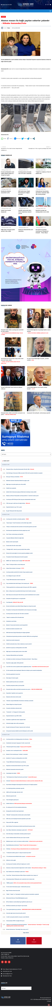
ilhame (8, 27)
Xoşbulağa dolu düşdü (13, 773)
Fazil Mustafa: (14, 602)
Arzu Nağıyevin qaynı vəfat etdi (13, 575)
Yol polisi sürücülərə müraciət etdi (14, 708)
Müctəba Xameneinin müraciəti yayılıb (14, 769)
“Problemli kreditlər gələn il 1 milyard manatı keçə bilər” (18, 852)
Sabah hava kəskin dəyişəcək (13, 640)
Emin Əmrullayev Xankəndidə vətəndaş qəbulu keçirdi (18, 833)
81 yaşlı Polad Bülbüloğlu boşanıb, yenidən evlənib (38, 359)
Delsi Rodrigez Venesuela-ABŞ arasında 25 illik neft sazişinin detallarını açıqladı (24, 473)
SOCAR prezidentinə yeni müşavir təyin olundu (16, 905)
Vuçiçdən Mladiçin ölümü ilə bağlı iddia (15, 538)
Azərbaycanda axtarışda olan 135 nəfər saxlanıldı (17, 613)
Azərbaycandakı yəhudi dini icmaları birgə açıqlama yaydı (19, 572)
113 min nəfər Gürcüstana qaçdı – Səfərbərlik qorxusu (18, 886)
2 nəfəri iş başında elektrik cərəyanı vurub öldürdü (17, 916)
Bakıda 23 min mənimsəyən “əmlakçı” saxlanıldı (17, 754)
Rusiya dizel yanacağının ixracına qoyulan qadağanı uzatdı (19, 553)
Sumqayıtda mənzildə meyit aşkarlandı (15, 811)
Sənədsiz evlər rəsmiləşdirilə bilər (17, 750)
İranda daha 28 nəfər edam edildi (13, 545)
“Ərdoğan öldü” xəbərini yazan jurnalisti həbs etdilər (18, 549)
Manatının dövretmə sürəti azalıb (13, 696)
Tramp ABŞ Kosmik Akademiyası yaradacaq (16, 761)
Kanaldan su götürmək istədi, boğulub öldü (15, 719)
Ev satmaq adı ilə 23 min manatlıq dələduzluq (16, 807)
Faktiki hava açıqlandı (11, 488)
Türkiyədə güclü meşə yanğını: (18, 746)
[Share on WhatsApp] (3, 138)
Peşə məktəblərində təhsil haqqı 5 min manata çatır (19, 583)
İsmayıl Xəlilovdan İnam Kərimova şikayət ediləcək (11, 388)
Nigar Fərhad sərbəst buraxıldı (13, 890)
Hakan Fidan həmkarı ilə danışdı (15, 568)
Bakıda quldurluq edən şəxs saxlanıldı (14, 681)
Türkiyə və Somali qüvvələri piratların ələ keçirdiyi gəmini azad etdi (21, 526)
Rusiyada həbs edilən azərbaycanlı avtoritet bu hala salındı (12, 332)
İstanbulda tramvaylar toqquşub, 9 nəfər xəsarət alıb (18, 743)
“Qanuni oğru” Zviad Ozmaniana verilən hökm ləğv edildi (18, 522)
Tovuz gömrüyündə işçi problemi (23, 909)
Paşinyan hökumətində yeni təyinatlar (14, 655)
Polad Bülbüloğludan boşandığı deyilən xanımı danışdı (39, 331)
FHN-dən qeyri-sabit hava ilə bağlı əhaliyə (18, 503)
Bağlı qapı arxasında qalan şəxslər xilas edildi (16, 651)
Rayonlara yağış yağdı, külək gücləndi (14, 662)
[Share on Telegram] (29, 138)
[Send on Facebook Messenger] (17, 138)
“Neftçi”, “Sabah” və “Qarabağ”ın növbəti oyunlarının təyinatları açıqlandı (22, 894)
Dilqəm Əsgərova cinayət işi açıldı (14, 704)
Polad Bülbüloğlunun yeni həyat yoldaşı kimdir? (37, 388)
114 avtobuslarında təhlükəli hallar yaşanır (20, 856)
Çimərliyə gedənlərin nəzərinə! (13, 674)
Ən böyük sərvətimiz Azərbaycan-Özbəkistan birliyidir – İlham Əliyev (42, 231)
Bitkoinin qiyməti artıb (11, 795)
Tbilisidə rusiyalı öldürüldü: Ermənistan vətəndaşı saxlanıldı (19, 700)
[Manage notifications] (49, 1005)
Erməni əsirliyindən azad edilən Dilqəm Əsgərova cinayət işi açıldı (7, 173)
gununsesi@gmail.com (7, 973)
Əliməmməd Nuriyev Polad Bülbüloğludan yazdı (16, 898)
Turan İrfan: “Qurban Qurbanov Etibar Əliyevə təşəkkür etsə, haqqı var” (22, 875)
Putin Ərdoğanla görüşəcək (12, 799)
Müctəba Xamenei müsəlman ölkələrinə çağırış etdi (17, 480)
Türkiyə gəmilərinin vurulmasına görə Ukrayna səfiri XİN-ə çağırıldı (21, 587)
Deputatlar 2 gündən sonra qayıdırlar (14, 693)
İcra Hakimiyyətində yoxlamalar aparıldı (15, 788)
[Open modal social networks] (34, 138)
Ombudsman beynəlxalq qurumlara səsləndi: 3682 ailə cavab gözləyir (42, 193)
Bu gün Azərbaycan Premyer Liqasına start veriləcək (18, 727)
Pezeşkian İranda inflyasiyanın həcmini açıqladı (17, 556)
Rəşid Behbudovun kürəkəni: (21, 845)
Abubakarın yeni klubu (11, 621)
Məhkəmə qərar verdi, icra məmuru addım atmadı (24, 841)
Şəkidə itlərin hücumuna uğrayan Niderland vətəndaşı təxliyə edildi (21, 491)
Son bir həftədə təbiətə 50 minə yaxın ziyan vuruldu (17, 837)
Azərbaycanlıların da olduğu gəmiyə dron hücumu (19, 739)
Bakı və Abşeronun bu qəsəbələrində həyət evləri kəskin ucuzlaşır (21, 591)
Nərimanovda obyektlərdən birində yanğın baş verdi (18, 530)
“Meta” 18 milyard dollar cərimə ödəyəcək (15, 564)
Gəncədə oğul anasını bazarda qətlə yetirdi (16, 913)
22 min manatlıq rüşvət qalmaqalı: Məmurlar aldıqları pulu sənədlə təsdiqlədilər (24, 670)
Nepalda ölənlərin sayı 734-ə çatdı (14, 507)
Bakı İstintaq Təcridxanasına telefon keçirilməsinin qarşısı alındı (20, 826)
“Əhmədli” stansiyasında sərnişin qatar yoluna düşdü (18, 814)
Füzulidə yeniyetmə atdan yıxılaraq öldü (15, 685)
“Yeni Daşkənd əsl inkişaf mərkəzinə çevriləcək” (21, 777)
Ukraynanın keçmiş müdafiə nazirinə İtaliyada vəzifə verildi (19, 730)
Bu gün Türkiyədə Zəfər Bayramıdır (14, 510)
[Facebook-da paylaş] (9, 138)
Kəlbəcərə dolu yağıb (11, 860)
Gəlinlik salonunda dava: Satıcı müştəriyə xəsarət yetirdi (24, 212)
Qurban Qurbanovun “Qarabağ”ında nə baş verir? (17, 929)
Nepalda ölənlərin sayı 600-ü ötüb (14, 715)
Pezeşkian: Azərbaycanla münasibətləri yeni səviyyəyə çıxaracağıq (21, 609)
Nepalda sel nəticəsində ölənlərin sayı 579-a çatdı (17, 765)
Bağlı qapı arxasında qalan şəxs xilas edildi (16, 484)
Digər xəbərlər (26, 932)
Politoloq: (22, 848)
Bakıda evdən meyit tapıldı (12, 541)
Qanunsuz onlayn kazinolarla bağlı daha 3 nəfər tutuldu (26, 867)
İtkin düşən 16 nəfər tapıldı (12, 678)
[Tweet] (23, 138)
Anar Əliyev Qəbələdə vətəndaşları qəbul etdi (19, 830)
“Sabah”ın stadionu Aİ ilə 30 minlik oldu (15, 617)
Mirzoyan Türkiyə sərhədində (14, 476)
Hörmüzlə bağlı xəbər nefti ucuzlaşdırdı (15, 723)
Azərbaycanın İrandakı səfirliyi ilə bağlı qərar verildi (18, 864)
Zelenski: (24, 780)
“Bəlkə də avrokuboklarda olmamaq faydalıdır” (27, 925)
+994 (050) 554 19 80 (7, 971)
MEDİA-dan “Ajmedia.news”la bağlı (18, 560)
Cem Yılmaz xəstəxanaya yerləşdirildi (14, 534)
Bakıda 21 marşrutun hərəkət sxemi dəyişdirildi (16, 625)
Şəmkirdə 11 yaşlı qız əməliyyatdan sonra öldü (16, 758)
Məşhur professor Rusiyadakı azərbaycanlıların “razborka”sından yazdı (22, 495)
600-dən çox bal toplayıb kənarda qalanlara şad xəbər (18, 818)
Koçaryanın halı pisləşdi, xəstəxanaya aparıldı (39, 413)
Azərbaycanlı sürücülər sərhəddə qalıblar (17, 519)
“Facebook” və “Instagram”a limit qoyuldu (15, 712)
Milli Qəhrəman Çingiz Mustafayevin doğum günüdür (24, 193)
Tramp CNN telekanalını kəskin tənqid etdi (15, 579)
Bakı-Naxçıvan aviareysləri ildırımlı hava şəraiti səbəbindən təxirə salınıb (22, 594)
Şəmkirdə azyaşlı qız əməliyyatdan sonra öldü (16, 647)
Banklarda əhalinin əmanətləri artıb (14, 628)
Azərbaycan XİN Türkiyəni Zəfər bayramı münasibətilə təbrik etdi (20, 499)
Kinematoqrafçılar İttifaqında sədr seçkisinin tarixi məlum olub (20, 879)
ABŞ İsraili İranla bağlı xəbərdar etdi (14, 792)
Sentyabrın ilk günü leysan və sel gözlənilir (15, 598)
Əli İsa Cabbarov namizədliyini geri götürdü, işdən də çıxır (19, 901)
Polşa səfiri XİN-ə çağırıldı (12, 822)
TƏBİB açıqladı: (24, 882)
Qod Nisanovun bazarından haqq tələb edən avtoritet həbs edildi (12, 361)
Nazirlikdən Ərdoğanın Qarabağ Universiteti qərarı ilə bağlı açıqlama (21, 784)
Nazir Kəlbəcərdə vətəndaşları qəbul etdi (17, 871)
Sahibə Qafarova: (19, 803)
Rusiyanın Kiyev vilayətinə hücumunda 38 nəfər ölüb (20, 469)
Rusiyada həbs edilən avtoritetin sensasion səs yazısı (13, 413)
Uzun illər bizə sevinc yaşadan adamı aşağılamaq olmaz (27, 666)
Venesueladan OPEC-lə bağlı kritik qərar (15, 920)
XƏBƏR (3, 16)
